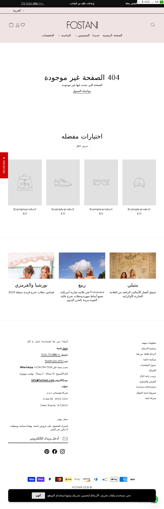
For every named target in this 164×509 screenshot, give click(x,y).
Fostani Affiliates (146, 387)
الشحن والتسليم (148, 381)
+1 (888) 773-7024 (51, 354)
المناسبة (65, 35)
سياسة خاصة (149, 359)
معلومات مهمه (149, 342)
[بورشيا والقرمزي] (31, 265)
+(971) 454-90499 (54, 361)
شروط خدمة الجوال (146, 392)
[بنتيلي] (133, 265)
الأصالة (152, 370)
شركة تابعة (150, 398)
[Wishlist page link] (23, 25)
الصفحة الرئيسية (112, 35)
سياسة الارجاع (149, 348)
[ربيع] (82, 265)
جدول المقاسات (148, 365)
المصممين (83, 35)
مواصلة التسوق (82, 91)
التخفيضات (48, 35)
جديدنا (96, 35)
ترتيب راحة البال (148, 376)
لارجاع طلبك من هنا (146, 353)
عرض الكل (82, 145)
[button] (157, 2)
